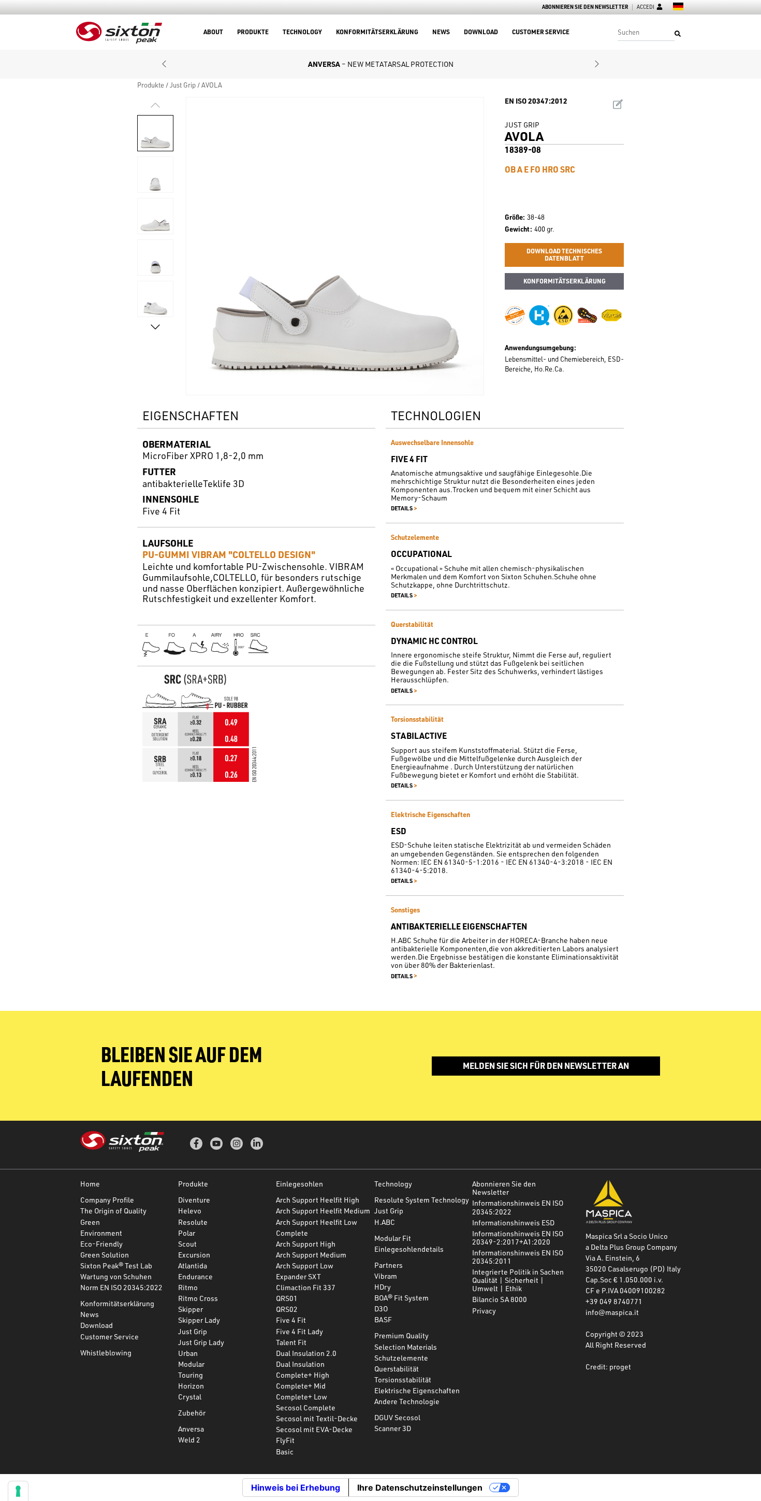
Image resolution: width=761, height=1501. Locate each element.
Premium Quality (401, 1335)
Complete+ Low (301, 1397)
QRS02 (287, 1309)
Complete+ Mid (301, 1386)
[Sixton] (119, 32)
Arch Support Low (304, 1265)
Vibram (385, 1276)
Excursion (194, 1255)
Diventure (194, 1200)
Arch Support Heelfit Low (316, 1222)
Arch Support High (305, 1244)
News (441, 32)
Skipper (190, 1309)
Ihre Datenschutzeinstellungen (419, 1487)
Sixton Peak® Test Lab (116, 1265)
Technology (302, 32)
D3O (381, 1308)
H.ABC (384, 1222)
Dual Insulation (300, 1364)
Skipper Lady (199, 1320)
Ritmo (188, 1287)
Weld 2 (189, 1440)
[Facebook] (196, 1143)
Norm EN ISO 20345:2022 (121, 1287)
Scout (187, 1244)
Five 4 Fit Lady (299, 1331)
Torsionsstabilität (402, 1379)
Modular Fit (392, 1238)
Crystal (189, 1397)
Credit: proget (608, 1366)
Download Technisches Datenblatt (564, 254)
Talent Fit (291, 1342)
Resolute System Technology (421, 1200)
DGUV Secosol (397, 1417)
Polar (186, 1233)
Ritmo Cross (198, 1298)
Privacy (484, 1311)
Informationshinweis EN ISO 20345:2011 (517, 1257)
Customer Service (540, 32)
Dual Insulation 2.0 (306, 1353)
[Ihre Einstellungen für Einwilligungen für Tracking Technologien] (18, 1491)
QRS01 (287, 1298)
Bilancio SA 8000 (499, 1299)
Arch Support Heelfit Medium (323, 1211)
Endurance (195, 1276)
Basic (285, 1451)
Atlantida (192, 1265)
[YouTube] (216, 1143)
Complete (292, 1233)
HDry (382, 1287)
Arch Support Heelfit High (317, 1200)
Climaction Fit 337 (305, 1287)
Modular (191, 1364)
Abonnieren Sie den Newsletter (585, 7)
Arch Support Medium (311, 1255)
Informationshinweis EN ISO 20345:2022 (517, 1207)
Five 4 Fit (291, 1320)
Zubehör (192, 1413)
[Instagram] (236, 1143)
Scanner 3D (392, 1428)
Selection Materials (405, 1347)
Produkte (253, 32)
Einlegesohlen (299, 1184)
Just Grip (183, 84)
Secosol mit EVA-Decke (314, 1429)
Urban (188, 1353)
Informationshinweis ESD (513, 1222)
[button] (164, 65)
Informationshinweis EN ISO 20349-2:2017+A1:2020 (517, 1237)
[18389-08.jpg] (335, 246)
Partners (388, 1265)
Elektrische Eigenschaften (417, 1390)
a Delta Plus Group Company (631, 1247)
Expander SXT (298, 1276)
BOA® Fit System (401, 1298)
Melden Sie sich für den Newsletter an (546, 1065)
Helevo (189, 1211)
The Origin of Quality (113, 1211)
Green (90, 1222)
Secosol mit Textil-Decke (317, 1418)
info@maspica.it (612, 1312)
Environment (101, 1233)
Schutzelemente (401, 1358)
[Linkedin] (257, 1143)
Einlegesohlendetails (409, 1249)
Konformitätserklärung (377, 32)
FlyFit (285, 1440)
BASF (383, 1319)
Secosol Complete (305, 1407)
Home (90, 1184)
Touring (190, 1375)
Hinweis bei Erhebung (295, 1487)
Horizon (191, 1386)
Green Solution (104, 1255)
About (213, 32)
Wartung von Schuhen (116, 1276)
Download (481, 32)
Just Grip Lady (201, 1342)
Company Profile (107, 1200)
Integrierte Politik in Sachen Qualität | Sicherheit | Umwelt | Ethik (518, 1280)
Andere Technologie (407, 1401)
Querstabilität (396, 1369)
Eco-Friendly (101, 1244)
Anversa (191, 1429)
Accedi (645, 7)
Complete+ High (302, 1375)
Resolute (193, 1222)
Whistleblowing (105, 1352)
